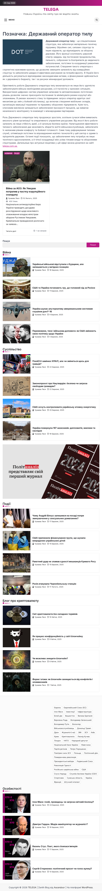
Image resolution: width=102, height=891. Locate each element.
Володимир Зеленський (81, 720)
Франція (57, 782)
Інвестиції (70, 712)
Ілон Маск (58, 712)
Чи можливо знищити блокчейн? (50, 658)
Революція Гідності (62, 765)
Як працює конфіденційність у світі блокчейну (57, 636)
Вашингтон (70, 716)
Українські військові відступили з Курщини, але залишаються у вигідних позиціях (58, 265)
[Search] (96, 20)
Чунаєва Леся (13, 198)
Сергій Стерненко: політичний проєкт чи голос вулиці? (62, 868)
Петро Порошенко (78, 749)
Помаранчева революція (65, 757)
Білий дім (58, 716)
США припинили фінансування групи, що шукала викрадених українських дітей (58, 539)
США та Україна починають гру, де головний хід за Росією (63, 287)
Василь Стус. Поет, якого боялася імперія (54, 846)
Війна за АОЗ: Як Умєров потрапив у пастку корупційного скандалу (25, 191)
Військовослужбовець (64, 728)
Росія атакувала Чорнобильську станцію (54, 583)
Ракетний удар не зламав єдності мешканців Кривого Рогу (64, 561)
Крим (56, 736)
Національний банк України (66, 745)
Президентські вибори (64, 761)
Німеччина (86, 745)
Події (16, 153)
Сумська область (74, 778)
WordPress (87, 887)
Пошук (6, 241)
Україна (89, 778)
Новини (8, 153)
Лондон (57, 741)
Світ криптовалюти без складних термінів (54, 614)
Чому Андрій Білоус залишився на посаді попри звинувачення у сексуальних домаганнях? (58, 517)
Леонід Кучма (84, 736)
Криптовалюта (68, 736)
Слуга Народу (60, 774)
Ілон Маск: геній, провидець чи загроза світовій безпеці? (63, 802)
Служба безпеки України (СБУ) (83, 774)
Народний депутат (80, 741)
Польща (77, 753)
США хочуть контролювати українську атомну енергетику (64, 407)
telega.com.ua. (10, 146)
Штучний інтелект (72, 782)
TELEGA (51, 9)
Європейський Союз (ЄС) (75, 708)
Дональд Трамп (84, 728)
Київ (93, 732)
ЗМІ (79, 732)
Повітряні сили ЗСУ (62, 753)
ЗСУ (86, 732)
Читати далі (11, 231)
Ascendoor (59, 887)
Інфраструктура (85, 712)
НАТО (66, 741)
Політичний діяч (91, 753)
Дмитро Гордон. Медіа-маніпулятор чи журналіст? (60, 824)
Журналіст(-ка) (68, 732)
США (84, 769)
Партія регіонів (60, 749)
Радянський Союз (85, 761)
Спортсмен (59, 778)
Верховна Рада (60, 720)
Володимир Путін (61, 724)
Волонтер (76, 724)
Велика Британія (85, 716)
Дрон (56, 732)
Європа (57, 708)
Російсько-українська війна (66, 769)
